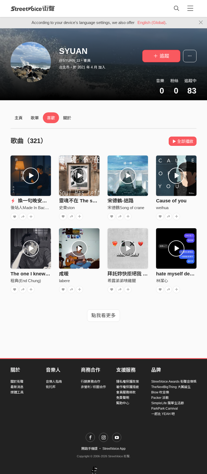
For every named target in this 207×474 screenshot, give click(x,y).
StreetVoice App (114, 449)
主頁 (19, 118)
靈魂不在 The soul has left (88, 200)
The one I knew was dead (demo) (48, 273)
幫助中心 (122, 403)
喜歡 (51, 118)
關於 (67, 118)
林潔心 (162, 280)
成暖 (64, 273)
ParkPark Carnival (164, 408)
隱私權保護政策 (127, 381)
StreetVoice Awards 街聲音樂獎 (173, 381)
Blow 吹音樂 (160, 392)
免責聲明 (122, 398)
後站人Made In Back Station (35, 207)
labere (64, 280)
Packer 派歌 (160, 398)
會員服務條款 (126, 392)
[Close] (201, 22)
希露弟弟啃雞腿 (122, 280)
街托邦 (51, 387)
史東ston (67, 207)
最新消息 (17, 387)
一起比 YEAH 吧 (163, 414)
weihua (162, 207)
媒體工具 (17, 392)
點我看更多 (103, 315)
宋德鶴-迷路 (120, 200)
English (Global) (151, 22)
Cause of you (171, 200)
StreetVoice (33, 8)
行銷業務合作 (90, 381)
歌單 (35, 118)
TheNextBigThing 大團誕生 (171, 387)
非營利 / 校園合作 (93, 387)
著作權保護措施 (127, 387)
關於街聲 (17, 381)
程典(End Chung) (26, 280)
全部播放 (185, 141)
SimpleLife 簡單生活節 (167, 403)
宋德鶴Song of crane (126, 207)
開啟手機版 (89, 449)
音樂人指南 (54, 381)
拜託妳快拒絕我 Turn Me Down (142, 273)
